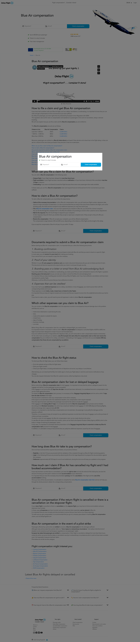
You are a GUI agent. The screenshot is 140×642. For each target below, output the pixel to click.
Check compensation (91, 164)
